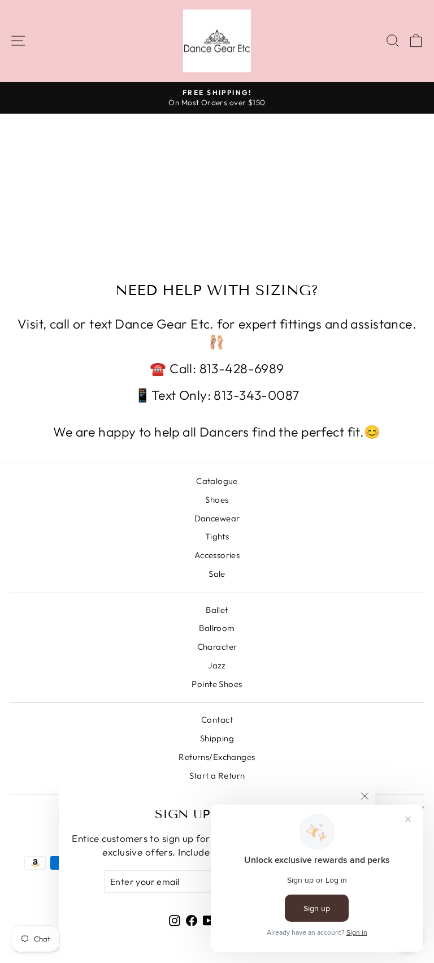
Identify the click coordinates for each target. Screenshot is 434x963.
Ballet (217, 609)
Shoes (216, 499)
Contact (217, 719)
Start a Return (217, 775)
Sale (217, 573)
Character (217, 646)
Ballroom (217, 628)
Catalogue (217, 481)
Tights (217, 536)
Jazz (217, 665)
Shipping (217, 738)
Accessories (217, 555)
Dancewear (217, 518)
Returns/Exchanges (217, 757)
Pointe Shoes (217, 684)
